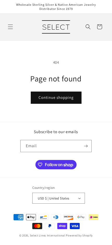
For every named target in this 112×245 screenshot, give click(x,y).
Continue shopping (56, 97)
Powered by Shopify (79, 235)
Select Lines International (47, 235)
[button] (10, 27)
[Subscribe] (85, 146)
